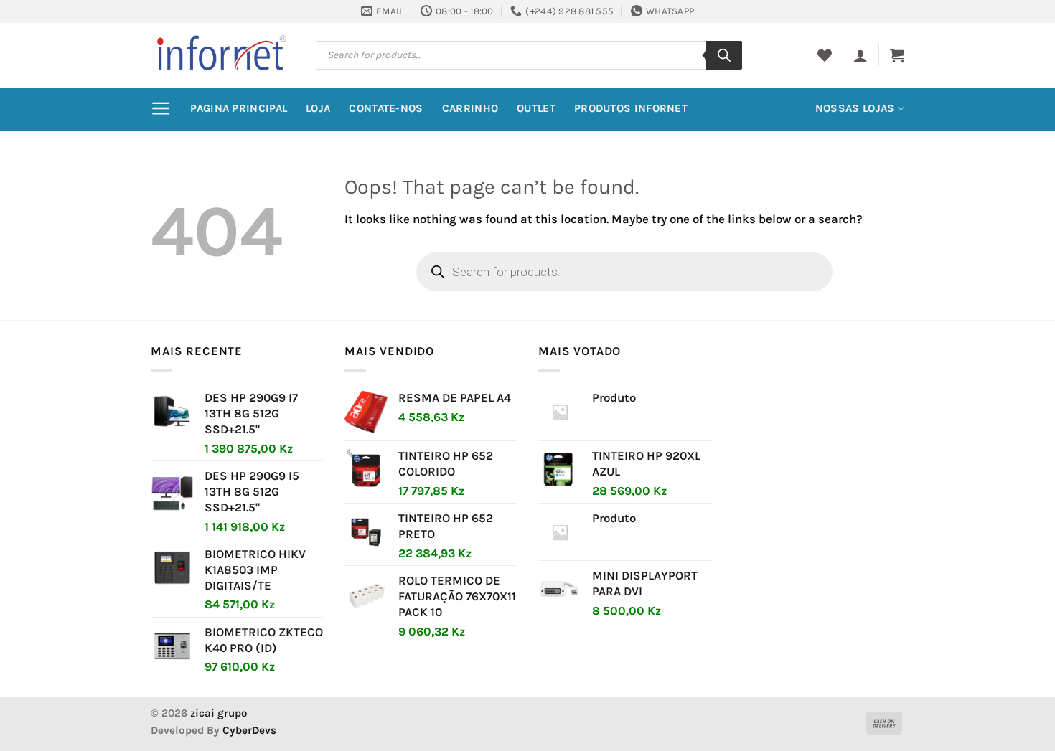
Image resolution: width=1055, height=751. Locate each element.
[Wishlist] (824, 55)
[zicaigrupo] (222, 54)
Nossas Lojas (855, 108)
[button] (860, 55)
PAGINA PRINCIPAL (238, 108)
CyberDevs (249, 730)
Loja (318, 108)
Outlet (536, 108)
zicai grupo (218, 713)
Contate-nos (386, 108)
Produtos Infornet (631, 108)
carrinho (470, 108)
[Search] (724, 55)
